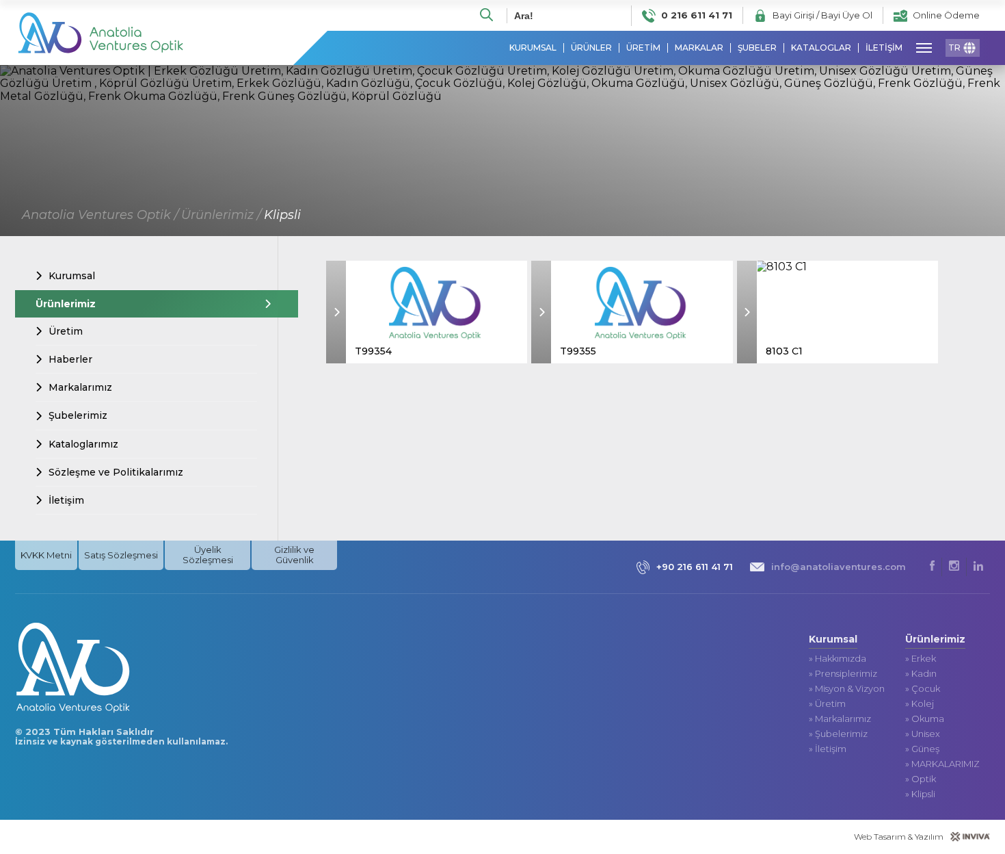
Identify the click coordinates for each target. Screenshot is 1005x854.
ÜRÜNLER (591, 48)
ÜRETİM (643, 48)
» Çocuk (922, 689)
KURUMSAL (533, 48)
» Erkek (920, 659)
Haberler (70, 359)
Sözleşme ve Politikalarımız (116, 472)
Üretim (66, 331)
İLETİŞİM (884, 48)
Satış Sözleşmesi (121, 554)
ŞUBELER (757, 48)
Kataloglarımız (83, 444)
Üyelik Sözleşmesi (208, 554)
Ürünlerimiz (66, 304)
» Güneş (922, 749)
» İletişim (827, 749)
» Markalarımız (840, 719)
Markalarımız (80, 387)
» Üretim (827, 704)
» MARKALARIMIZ (942, 764)
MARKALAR (699, 48)
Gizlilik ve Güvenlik (294, 554)
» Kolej (919, 704)
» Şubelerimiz (838, 734)
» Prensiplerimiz (843, 674)
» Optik (920, 779)
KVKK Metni (46, 554)
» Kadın (921, 674)
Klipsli (282, 214)
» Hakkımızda (837, 659)
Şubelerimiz (78, 415)
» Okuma (924, 719)
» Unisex (922, 734)
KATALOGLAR (821, 48)
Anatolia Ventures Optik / (100, 214)
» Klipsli (920, 794)
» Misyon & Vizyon (847, 689)
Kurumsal (72, 276)
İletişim (66, 500)
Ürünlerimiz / (221, 214)
